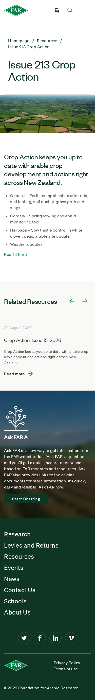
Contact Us (19, 589)
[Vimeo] (71, 638)
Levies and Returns (31, 545)
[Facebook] (40, 638)
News (12, 578)
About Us (17, 612)
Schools (15, 601)
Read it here (15, 254)
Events (13, 567)
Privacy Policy (67, 662)
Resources (19, 556)
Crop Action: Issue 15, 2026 (32, 340)
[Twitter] (24, 638)
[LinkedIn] (55, 638)
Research (17, 534)
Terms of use (66, 668)
